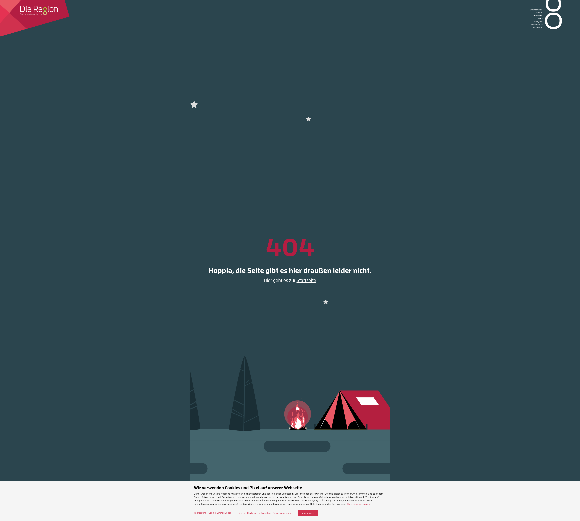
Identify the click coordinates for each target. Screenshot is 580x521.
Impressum (200, 512)
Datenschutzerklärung (359, 504)
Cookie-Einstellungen (220, 512)
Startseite (306, 280)
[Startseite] (39, 10)
